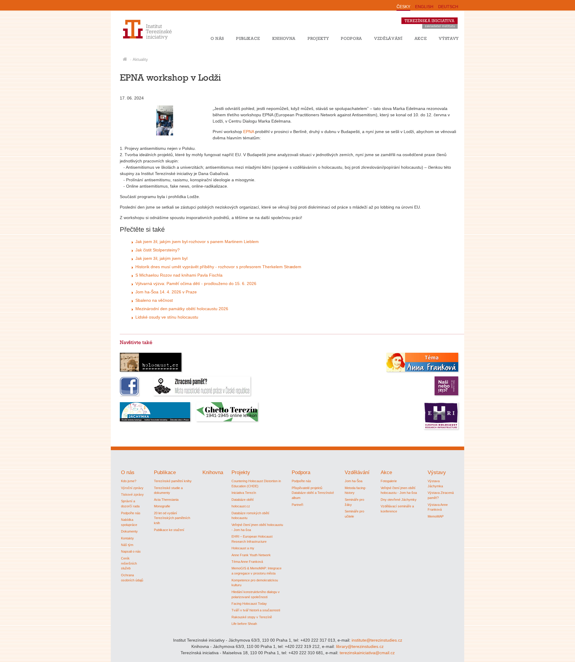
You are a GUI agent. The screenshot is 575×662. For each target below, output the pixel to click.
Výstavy (449, 38)
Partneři (297, 504)
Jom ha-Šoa (353, 481)
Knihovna (284, 38)
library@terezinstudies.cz (360, 646)
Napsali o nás (131, 551)
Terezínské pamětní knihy (173, 481)
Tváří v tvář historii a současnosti (255, 610)
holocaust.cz (240, 506)
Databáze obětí (242, 499)
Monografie (162, 506)
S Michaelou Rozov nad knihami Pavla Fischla (179, 275)
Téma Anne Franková (247, 561)
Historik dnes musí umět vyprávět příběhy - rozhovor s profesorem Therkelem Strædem (218, 266)
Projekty (318, 38)
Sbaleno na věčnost (154, 300)
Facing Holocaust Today (249, 603)
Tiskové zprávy (132, 494)
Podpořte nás (130, 513)
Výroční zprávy (132, 488)
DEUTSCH (448, 6)
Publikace (248, 38)
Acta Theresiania (166, 499)
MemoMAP (436, 516)
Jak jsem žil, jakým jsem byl (161, 258)
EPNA (248, 131)
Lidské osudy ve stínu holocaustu (166, 317)
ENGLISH (424, 6)
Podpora (351, 38)
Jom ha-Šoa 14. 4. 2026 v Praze (166, 291)
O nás (217, 38)
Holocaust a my (242, 548)
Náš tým (127, 545)
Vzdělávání (388, 38)
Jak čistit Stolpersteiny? (157, 250)
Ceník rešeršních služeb (129, 563)
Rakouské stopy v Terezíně (251, 617)
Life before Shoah (244, 623)
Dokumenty (129, 531)
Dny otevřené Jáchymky (399, 499)
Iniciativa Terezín (243, 492)
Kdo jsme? (128, 481)
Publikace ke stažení (169, 530)
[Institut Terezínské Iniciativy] (141, 38)
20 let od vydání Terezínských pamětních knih (172, 518)
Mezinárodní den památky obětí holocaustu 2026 (181, 308)
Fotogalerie (389, 481)
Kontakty (127, 538)
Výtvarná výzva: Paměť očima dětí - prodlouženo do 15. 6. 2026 (195, 283)
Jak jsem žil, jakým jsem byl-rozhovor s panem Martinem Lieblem (197, 241)
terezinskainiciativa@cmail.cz (367, 652)
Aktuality (140, 60)
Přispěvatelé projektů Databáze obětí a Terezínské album (313, 493)
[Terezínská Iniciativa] (432, 30)
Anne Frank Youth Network (251, 555)
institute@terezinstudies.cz (377, 640)
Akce (420, 38)
